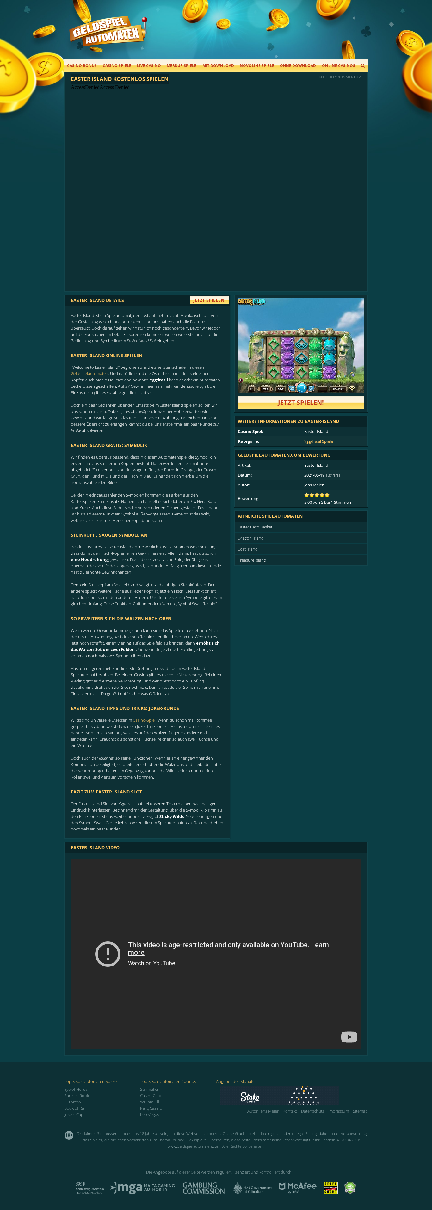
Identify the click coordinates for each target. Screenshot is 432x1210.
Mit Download (218, 65)
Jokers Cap (73, 1114)
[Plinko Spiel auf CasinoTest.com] (294, 1095)
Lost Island (248, 549)
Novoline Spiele (257, 65)
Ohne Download (298, 65)
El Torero (72, 1102)
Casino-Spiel (144, 720)
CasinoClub (150, 1095)
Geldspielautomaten (89, 373)
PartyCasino (151, 1108)
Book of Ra (74, 1108)
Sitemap (360, 1111)
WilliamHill (149, 1102)
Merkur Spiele (181, 65)
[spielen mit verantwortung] (331, 1192)
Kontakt (290, 1111)
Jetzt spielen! (301, 402)
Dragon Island (251, 538)
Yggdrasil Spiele (318, 441)
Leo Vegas (149, 1114)
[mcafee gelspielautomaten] (297, 1192)
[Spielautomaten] (108, 37)
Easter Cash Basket (255, 527)
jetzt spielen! (209, 300)
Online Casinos (338, 65)
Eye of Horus (76, 1089)
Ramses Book (76, 1095)
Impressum (338, 1111)
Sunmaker (149, 1089)
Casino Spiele (117, 65)
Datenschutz (312, 1111)
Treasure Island (252, 560)
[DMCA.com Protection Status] (350, 1192)
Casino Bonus (82, 65)
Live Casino (149, 65)
